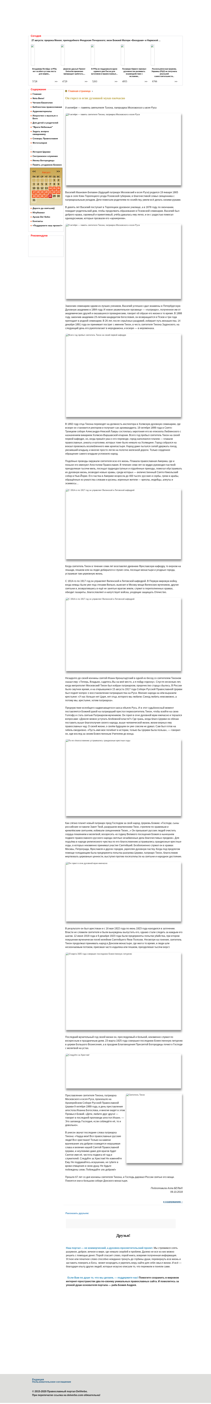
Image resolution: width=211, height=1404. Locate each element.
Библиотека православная (47, 107)
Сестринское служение (45, 156)
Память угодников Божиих (47, 165)
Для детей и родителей (45, 122)
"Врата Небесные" (43, 127)
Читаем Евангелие (43, 102)
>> (56, 81)
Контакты (38, 221)
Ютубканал (39, 212)
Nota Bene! (38, 98)
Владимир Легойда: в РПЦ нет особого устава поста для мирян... (44, 71)
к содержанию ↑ (173, 1201)
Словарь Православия (45, 138)
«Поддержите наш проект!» (47, 225)
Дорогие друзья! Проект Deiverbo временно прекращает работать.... (74, 71)
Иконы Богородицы (43, 160)
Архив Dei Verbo (41, 217)
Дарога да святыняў (44, 208)
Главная (37, 94)
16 (58, 188)
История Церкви (42, 152)
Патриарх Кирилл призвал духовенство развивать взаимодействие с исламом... (134, 72)
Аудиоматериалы (42, 111)
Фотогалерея (40, 143)
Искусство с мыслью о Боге (45, 117)
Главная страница (79, 91)
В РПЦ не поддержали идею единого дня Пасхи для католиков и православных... (104, 71)
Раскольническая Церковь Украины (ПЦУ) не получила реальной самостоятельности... (164, 72)
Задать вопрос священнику (41, 132)
